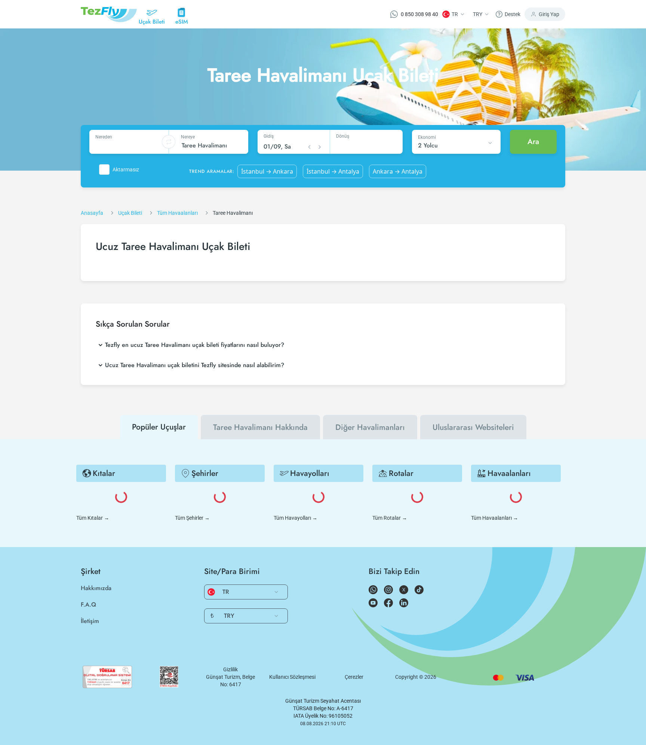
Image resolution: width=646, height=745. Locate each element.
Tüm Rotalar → (389, 518)
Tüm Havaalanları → (494, 518)
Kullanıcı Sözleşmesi (292, 677)
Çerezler (354, 677)
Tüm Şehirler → (192, 518)
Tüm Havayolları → (295, 518)
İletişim (90, 621)
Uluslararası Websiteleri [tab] (473, 427)
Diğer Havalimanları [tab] (370, 427)
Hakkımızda (96, 588)
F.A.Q (88, 604)
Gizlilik (230, 669)
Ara (533, 141)
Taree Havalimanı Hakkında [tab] (260, 427)
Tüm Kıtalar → (92, 518)
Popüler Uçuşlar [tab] (159, 427)
